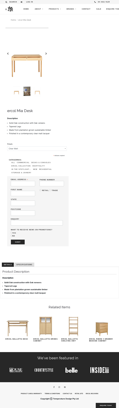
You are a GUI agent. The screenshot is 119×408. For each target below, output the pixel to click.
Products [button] (54, 9)
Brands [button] (71, 9)
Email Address (19, 180)
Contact (86, 9)
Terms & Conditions (52, 393)
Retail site (79, 393)
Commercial (23, 162)
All (13, 162)
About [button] (38, 9)
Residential (45, 169)
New (35, 169)
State (14, 199)
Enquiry (15, 219)
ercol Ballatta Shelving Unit (69, 340)
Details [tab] (8, 264)
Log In (29, 2)
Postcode (16, 209)
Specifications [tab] (24, 264)
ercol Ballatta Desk (16, 339)
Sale (98, 9)
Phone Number (47, 180)
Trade (55, 190)
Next (46, 54)
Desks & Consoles (41, 162)
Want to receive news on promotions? (31, 230)
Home (26, 9)
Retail (45, 190)
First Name (16, 190)
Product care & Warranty (31, 393)
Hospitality (38, 166)
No (13, 236)
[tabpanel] (26, 56)
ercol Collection (21, 166)
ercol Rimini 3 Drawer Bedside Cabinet (101, 340)
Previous (7, 54)
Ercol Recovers (92, 393)
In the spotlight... (21, 169)
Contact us (67, 393)
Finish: (10, 144)
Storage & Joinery (21, 173)
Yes (14, 233)
